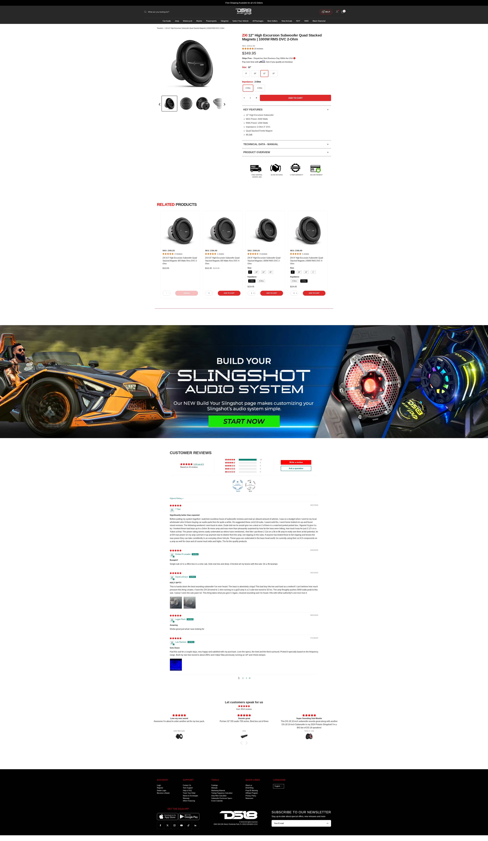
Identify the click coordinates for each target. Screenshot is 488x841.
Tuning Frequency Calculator (221, 793)
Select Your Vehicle (240, 21)
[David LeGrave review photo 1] (176, 603)
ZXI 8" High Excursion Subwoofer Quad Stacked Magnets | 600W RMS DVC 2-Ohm (264, 261)
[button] (248, 49)
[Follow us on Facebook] (160, 825)
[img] (175, 505)
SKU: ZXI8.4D (296, 251)
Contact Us (187, 785)
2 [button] (242, 678)
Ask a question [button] (296, 468)
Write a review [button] (296, 462)
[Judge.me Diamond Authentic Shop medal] (238, 485)
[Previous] (159, 104)
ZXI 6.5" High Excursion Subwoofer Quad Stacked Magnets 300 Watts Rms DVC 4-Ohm (222, 261)
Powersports (211, 21)
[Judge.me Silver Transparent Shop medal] (250, 485)
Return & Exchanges (190, 796)
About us (249, 785)
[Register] (327, 823)
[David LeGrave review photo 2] (190, 603)
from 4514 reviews (244, 709)
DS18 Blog (249, 788)
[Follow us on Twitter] (167, 825)
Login (159, 785)
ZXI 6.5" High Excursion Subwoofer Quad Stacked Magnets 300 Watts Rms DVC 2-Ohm (180, 261)
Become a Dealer (163, 793)
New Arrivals (287, 21)
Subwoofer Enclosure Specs (221, 798)
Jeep (177, 21)
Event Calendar (217, 801)
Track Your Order (189, 793)
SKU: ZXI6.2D (169, 251)
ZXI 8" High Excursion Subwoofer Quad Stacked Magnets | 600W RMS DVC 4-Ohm (306, 261)
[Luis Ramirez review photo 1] (176, 665)
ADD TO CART (229, 293)
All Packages (258, 21)
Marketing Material (218, 790)
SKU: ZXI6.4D (211, 251)
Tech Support (188, 788)
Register (160, 788)
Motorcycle (187, 21)
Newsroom (249, 798)
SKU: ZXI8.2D (254, 251)
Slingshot (224, 21)
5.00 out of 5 (199, 464)
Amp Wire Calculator (218, 796)
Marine (199, 21)
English (277, 786)
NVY (298, 21)
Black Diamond (319, 21)
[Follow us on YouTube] (181, 825)
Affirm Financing (189, 801)
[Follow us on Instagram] (174, 825)
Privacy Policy (251, 796)
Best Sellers (273, 21)
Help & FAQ (187, 790)
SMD (306, 21)
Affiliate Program (252, 793)
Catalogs (214, 785)
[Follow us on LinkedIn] (195, 825)
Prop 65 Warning (252, 790)
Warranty (186, 798)
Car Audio (167, 21)
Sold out (186, 293)
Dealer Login (161, 790)
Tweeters (160, 28)
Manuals (214, 788)
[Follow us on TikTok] (188, 825)
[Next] (224, 104)
